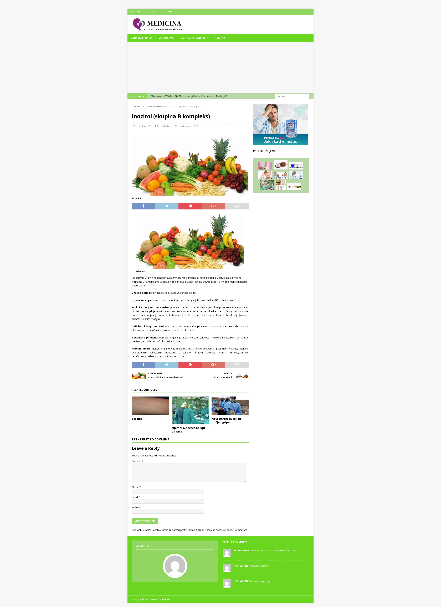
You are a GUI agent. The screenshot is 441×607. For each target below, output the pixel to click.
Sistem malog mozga (259, 581)
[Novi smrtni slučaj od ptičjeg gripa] (230, 406)
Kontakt (169, 11)
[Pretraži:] (292, 96)
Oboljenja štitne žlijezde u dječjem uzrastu (276, 550)
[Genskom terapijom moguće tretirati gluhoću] (265, 175)
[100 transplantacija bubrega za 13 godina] (267, 185)
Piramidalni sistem (258, 565)
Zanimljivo (166, 37)
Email (135, 497)
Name (135, 487)
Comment (137, 461)
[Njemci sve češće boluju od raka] (190, 411)
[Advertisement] (220, 67)
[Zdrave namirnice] (281, 164)
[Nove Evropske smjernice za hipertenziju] (281, 175)
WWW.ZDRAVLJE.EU (160, 599)
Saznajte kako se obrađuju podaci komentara (221, 530)
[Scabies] (150, 406)
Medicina (135, 11)
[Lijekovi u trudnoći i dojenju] (265, 165)
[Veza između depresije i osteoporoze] (281, 185)
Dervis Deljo (163, 126)
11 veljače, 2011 (144, 126)
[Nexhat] (227, 570)
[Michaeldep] (227, 555)
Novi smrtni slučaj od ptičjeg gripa (226, 420)
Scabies (137, 419)
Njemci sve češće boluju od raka (188, 429)
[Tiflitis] (296, 175)
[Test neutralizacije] (296, 165)
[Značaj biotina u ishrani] (294, 187)
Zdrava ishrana (141, 37)
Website (136, 507)
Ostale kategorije (193, 37)
